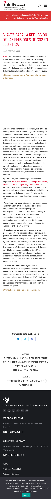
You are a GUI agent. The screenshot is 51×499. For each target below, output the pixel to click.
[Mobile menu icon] (45, 5)
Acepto (26, 495)
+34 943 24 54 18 (13, 432)
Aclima (6, 56)
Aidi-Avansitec (23, 181)
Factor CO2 (7, 184)
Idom (14, 181)
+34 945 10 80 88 (13, 454)
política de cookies (28, 491)
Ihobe (36, 184)
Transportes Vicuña (38, 181)
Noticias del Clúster (28, 15)
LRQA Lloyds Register (22, 184)
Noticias (14, 15)
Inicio (6, 15)
